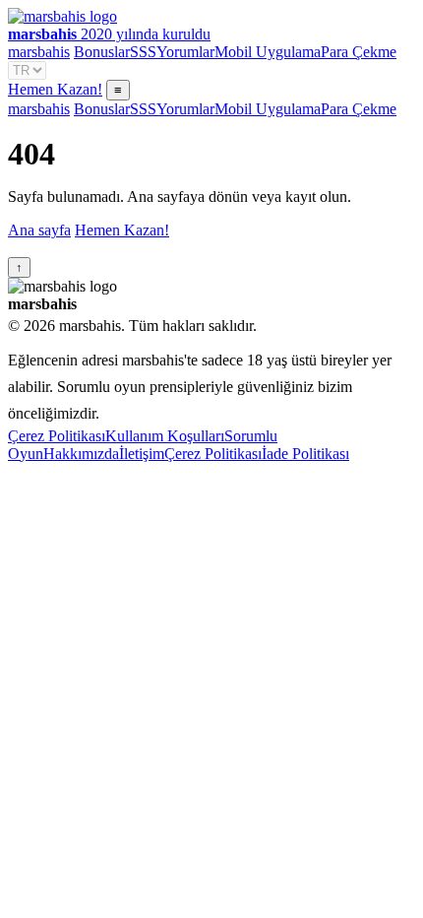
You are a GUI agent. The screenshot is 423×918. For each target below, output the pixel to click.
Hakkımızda (81, 453)
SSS (143, 51)
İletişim (141, 453)
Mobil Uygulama (267, 51)
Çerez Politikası (56, 435)
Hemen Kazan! (55, 89)
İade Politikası (305, 453)
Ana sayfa (39, 230)
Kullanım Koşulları (164, 435)
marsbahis (39, 51)
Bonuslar (102, 51)
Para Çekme (358, 51)
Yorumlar (185, 51)
